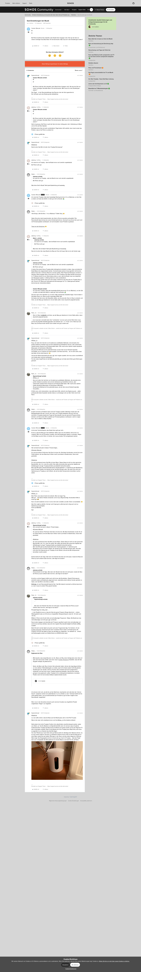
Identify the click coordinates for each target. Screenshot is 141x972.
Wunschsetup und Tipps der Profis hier (99, 50)
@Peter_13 (34, 340)
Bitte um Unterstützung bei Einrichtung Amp (100, 43)
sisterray (33, 107)
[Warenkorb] (133, 3)
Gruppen (74, 9)
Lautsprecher (91, 60)
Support (25, 3)
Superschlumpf (35, 75)
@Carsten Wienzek (36, 450)
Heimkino (73, 15)
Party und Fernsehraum (95, 68)
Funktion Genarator (36, 629)
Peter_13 (33, 313)
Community (28, 15)
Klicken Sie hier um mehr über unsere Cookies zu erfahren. (114, 961)
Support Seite (82, 9)
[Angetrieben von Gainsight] (70, 797)
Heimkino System (93, 63)
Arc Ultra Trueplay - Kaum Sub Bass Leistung (101, 79)
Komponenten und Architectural (96, 47)
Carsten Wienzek (35, 28)
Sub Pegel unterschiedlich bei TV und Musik (100, 72)
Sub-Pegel (74, 666)
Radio (30, 3)
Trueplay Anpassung (63, 659)
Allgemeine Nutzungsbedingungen (58, 801)
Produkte (7, 3)
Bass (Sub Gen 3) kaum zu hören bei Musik (100, 39)
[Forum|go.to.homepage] (39, 9)
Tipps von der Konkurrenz (38, 226)
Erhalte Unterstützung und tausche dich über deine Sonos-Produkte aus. (51, 15)
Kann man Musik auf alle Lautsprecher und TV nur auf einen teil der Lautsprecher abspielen (101, 55)
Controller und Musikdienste (95, 90)
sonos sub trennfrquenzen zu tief (97, 83)
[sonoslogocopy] (70, 3)
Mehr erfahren (16, 3)
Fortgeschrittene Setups (94, 86)
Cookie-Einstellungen (73, 801)
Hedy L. (33, 174)
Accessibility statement (86, 801)
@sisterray (34, 144)
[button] (99, 9)
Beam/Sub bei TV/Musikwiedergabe (98, 88)
